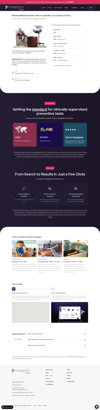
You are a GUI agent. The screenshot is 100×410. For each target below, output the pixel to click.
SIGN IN (91, 7)
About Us (69, 372)
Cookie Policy (71, 381)
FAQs (68, 370)
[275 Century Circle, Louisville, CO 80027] (30, 310)
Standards (78, 137)
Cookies (45, 405)
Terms (68, 378)
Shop (47, 372)
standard (39, 109)
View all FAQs (18, 339)
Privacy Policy (50, 381)
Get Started (49, 370)
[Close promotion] (98, 1)
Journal (48, 378)
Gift (49, 375)
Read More (14, 64)
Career (69, 375)
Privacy (39, 405)
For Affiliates (49, 384)
